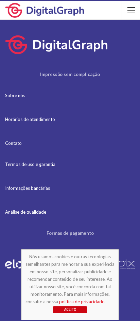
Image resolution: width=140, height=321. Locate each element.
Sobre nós (15, 95)
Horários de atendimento (30, 119)
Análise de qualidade (25, 212)
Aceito (70, 309)
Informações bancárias (27, 188)
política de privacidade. (82, 301)
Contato (13, 143)
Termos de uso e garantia (30, 164)
